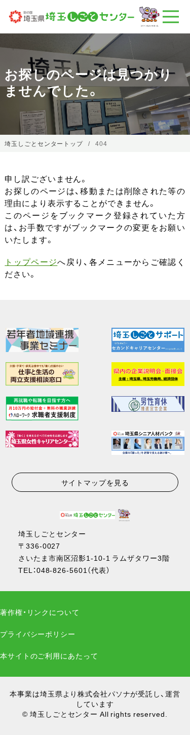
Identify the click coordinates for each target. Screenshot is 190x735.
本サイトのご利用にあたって (49, 655)
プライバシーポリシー (37, 634)
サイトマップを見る (95, 482)
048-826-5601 (62, 570)
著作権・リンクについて (40, 612)
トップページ (31, 261)
